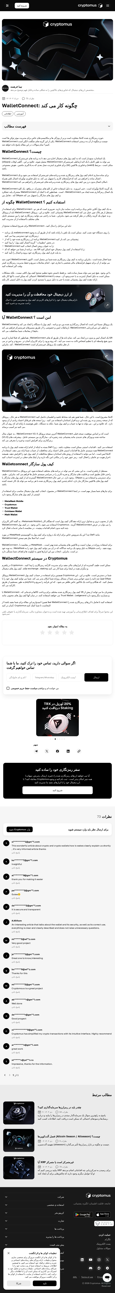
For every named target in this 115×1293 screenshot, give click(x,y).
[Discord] (91, 1268)
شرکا (18, 1283)
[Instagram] (99, 1260)
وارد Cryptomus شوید (19, 829)
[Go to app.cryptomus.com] (90, 5)
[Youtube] (91, 1260)
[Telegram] (107, 1268)
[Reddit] (99, 1268)
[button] (57, 126)
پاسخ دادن (16, 852)
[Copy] (79, 751)
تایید (45, 1283)
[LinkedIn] (82, 1260)
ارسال (96, 677)
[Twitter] (107, 1260)
